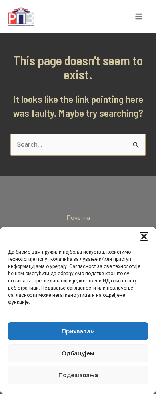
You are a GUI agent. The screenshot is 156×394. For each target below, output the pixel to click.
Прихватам (78, 331)
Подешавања (78, 375)
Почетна (78, 217)
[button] (144, 236)
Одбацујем (78, 353)
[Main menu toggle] (139, 17)
